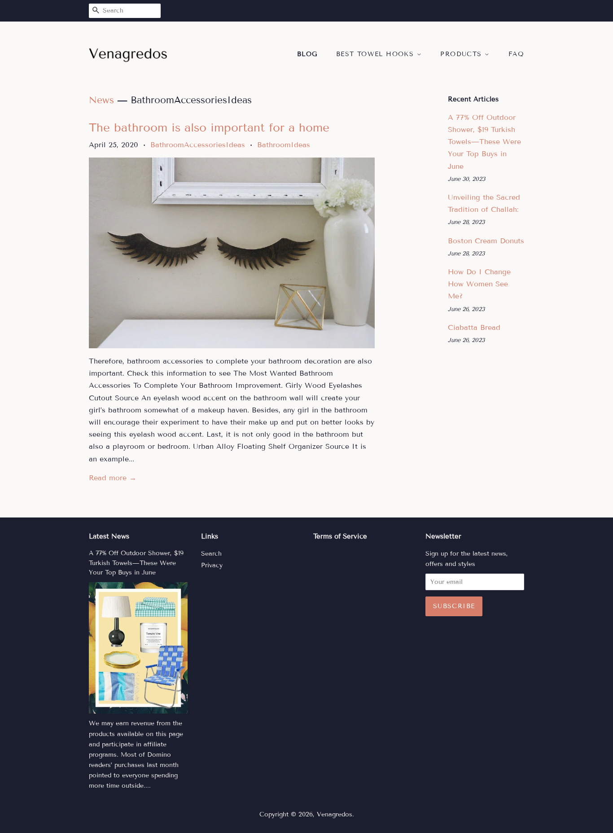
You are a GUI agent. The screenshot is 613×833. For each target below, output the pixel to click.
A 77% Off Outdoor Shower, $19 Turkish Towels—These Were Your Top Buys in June (484, 142)
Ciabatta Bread (474, 327)
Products (462, 54)
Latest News (109, 536)
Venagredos (334, 814)
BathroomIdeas (283, 144)
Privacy (212, 565)
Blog (307, 54)
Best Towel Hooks (376, 54)
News (101, 100)
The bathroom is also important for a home (209, 128)
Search (211, 553)
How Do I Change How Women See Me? (479, 283)
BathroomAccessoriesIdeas (197, 144)
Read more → (112, 477)
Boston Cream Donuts (486, 241)
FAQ (516, 54)
